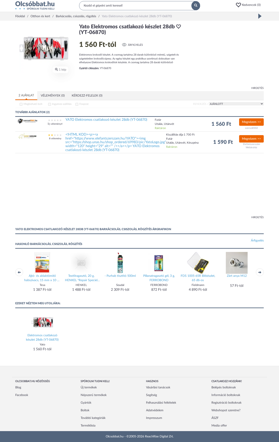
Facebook (21, 395)
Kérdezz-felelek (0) (87, 95)
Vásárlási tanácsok (158, 387)
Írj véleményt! (55, 124)
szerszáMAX (251, 128)
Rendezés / (200, 104)
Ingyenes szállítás (61, 104)
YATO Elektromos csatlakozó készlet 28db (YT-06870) (106, 119)
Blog (18, 387)
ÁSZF (215, 418)
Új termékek (89, 387)
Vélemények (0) (53, 95)
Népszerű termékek (94, 395)
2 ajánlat (26, 95)
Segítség (151, 395)
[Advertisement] (224, 54)
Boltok (85, 410)
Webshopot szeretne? (225, 410)
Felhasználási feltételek (161, 402)
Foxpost (83, 104)
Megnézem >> (251, 122)
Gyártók (86, 402)
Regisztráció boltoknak (226, 402)
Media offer (219, 425)
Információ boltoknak (225, 395)
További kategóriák (93, 418)
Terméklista (88, 425)
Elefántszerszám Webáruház (251, 146)
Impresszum (154, 418)
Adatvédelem (154, 410)
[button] (249, 5)
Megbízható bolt (33, 104)
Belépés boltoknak (223, 387)
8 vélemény (55, 138)
